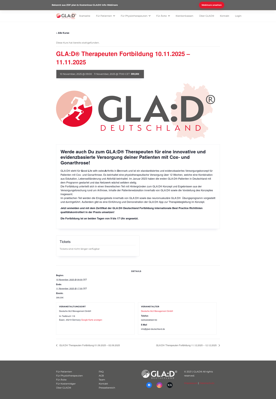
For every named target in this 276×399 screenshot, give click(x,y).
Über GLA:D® (63, 387)
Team (102, 379)
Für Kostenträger (66, 383)
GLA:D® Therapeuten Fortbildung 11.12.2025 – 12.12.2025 (186, 345)
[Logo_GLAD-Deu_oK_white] (159, 374)
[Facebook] (149, 385)
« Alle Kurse (62, 32)
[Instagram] (159, 385)
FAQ (101, 371)
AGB (101, 375)
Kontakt (103, 383)
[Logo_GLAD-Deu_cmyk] (66, 16)
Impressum (191, 383)
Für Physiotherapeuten (69, 375)
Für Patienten (64, 371)
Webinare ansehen (212, 5)
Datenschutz (206, 383)
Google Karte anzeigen (91, 319)
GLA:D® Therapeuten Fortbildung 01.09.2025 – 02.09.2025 (89, 345)
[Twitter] (170, 385)
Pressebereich (107, 387)
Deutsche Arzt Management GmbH (157, 311)
